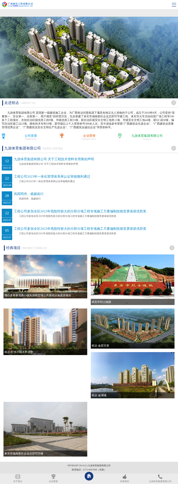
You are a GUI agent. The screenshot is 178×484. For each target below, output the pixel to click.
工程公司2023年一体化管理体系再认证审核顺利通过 (52, 176)
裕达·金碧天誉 (100, 345)
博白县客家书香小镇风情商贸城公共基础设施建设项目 (37, 295)
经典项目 (124, 481)
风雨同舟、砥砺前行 (29, 194)
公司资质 (31, 135)
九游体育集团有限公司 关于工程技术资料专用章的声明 (54, 159)
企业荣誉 (89, 135)
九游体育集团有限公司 (147, 135)
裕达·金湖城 (99, 395)
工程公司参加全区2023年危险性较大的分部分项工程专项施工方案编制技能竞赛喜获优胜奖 (80, 211)
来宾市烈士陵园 (101, 301)
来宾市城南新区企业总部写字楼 (23, 453)
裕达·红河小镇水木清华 (18, 352)
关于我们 (17, 481)
